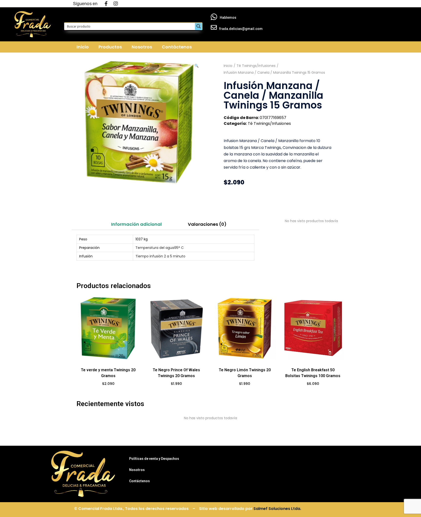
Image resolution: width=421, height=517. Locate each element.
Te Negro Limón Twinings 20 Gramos (245, 373)
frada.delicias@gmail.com (241, 29)
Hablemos (228, 17)
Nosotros (142, 47)
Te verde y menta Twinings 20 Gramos (108, 373)
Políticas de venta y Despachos (154, 459)
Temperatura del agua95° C (159, 247)
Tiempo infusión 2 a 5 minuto (160, 256)
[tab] (136, 224)
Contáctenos (177, 47)
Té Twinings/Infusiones (256, 65)
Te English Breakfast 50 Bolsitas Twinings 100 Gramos (312, 373)
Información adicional (136, 224)
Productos (110, 47)
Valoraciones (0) (207, 224)
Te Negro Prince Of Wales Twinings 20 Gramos (176, 373)
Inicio (83, 47)
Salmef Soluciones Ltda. (277, 508)
